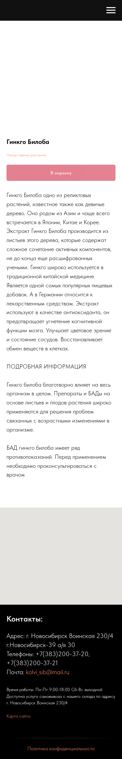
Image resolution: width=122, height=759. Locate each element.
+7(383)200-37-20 (61, 654)
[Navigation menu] (110, 10)
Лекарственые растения (26, 155)
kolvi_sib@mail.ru (47, 672)
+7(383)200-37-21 (32, 663)
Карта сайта (18, 716)
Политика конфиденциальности (61, 748)
